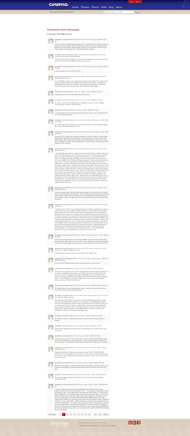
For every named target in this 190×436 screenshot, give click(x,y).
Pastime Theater (79, 326)
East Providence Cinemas (82, 285)
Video (104, 7)
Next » (106, 414)
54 (100, 414)
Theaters (85, 7)
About (119, 7)
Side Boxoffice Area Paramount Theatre (86, 132)
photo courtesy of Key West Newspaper (86, 120)
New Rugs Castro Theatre (82, 374)
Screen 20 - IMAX (79, 91)
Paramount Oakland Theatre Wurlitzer (85, 235)
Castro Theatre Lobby (80, 363)
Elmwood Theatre (79, 100)
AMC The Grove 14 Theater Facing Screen (86, 258)
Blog (111, 7)
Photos (95, 7)
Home (75, 7)
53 (95, 414)
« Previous (52, 414)
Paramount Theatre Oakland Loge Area (86, 204)
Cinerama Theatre (79, 268)
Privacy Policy (125, 433)
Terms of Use (135, 433)
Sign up (138, 1)
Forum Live (77, 110)
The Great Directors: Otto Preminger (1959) (87, 347)
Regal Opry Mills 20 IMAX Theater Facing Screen (89, 76)
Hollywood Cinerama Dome (82, 39)
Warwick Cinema (79, 336)
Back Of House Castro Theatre (83, 384)
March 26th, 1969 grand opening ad (85, 66)
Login (131, 1)
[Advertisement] (95, 21)
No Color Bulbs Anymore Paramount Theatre (88, 148)
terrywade (58, 39)
